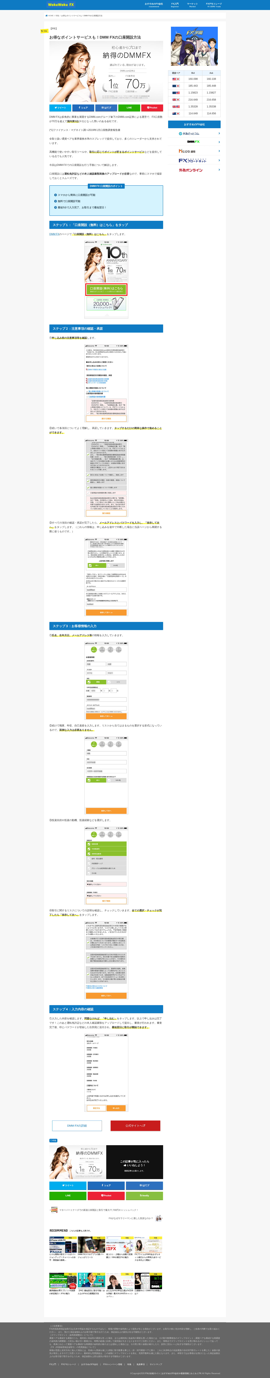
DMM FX (54, 234)
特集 (54, 1140)
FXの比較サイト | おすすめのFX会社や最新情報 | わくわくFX (173, 1373)
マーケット (192, 4)
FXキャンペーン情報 (112, 1364)
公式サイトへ (133, 1125)
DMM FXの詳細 (77, 1125)
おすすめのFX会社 (154, 4)
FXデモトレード (214, 4)
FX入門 (175, 4)
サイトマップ (156, 1364)
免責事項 (141, 1364)
